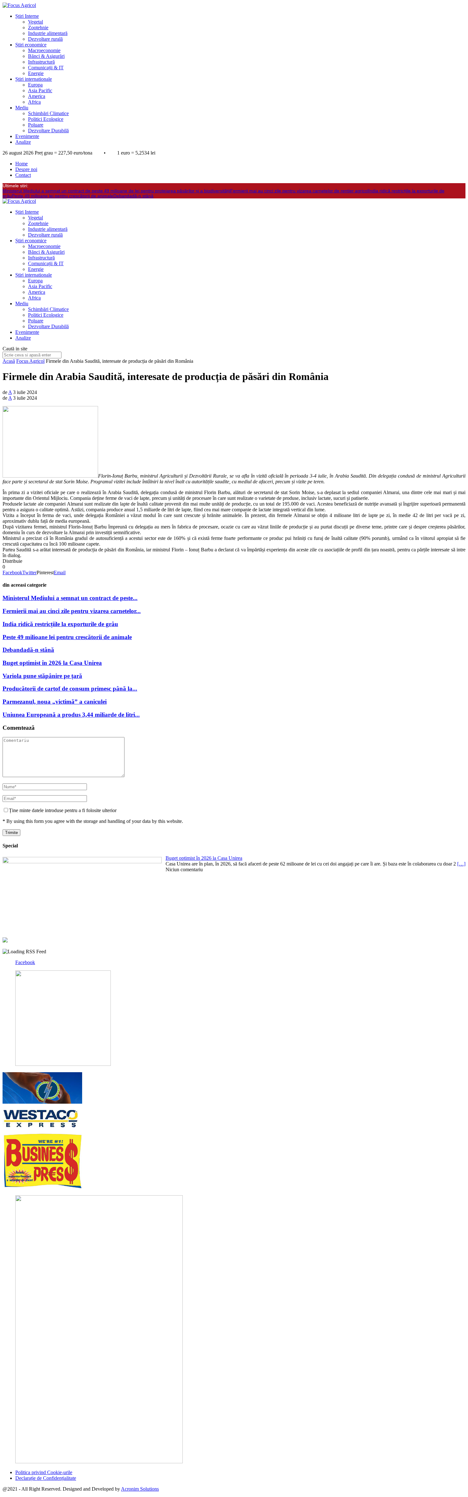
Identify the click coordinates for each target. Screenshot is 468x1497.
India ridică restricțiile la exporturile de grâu (60, 624)
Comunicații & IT (46, 67)
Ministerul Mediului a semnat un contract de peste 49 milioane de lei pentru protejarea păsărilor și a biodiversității (116, 190)
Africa (34, 102)
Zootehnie (38, 27)
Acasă (9, 361)
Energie (36, 73)
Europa (35, 84)
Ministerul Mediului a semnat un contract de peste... (70, 598)
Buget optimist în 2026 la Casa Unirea (52, 662)
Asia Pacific (40, 90)
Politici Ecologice (45, 119)
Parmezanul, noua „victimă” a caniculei (55, 701)
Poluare (35, 125)
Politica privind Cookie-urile (43, 1472)
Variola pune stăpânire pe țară (42, 676)
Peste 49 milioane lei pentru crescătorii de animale (62, 195)
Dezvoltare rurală (45, 39)
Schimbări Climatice (48, 113)
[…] (461, 863)
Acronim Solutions (140, 1489)
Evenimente (27, 136)
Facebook (25, 962)
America (36, 96)
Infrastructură (41, 62)
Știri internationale (33, 79)
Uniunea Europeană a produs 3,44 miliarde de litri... (71, 714)
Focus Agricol (30, 361)
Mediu (21, 107)
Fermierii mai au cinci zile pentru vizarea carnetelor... (72, 611)
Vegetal (35, 21)
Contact (23, 175)
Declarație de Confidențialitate (45, 1478)
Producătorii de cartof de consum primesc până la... (70, 688)
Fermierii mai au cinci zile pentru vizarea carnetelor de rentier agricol (299, 190)
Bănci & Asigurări (46, 56)
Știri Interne (27, 16)
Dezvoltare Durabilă (48, 130)
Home (21, 163)
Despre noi (26, 169)
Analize (23, 142)
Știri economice (30, 44)
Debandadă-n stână (133, 195)
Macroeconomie (44, 50)
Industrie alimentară (47, 33)
